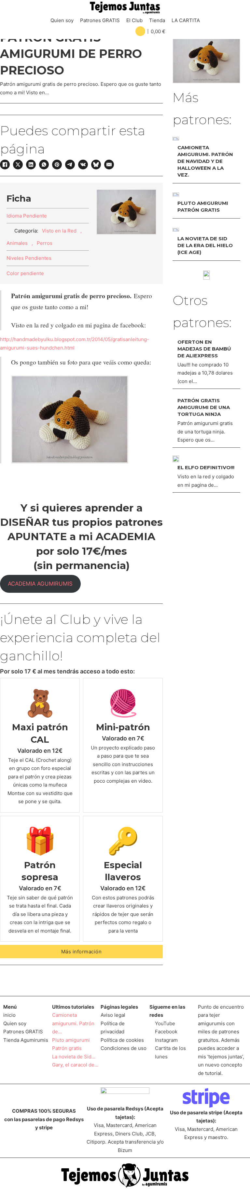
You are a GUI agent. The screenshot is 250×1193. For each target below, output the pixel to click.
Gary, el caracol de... (75, 1065)
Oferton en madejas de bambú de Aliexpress (204, 349)
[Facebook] (5, 164)
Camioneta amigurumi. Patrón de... (73, 1023)
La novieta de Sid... (73, 1057)
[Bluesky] (96, 164)
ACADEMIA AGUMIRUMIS (40, 583)
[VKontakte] (83, 164)
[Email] (109, 164)
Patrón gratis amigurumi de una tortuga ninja (203, 407)
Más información (81, 951)
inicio (9, 1015)
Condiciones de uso (123, 1048)
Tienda (157, 20)
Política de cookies (122, 1040)
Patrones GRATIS (100, 20)
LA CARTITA (186, 20)
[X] (18, 164)
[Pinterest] (57, 164)
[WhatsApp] (44, 164)
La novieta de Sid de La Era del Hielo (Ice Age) (205, 245)
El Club (134, 20)
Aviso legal (113, 1015)
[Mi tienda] (206, 275)
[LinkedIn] (31, 164)
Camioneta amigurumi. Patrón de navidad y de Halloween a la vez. (205, 161)
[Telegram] (70, 164)
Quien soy (62, 20)
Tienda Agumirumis (25, 1040)
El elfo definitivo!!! (205, 467)
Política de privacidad (113, 1027)
